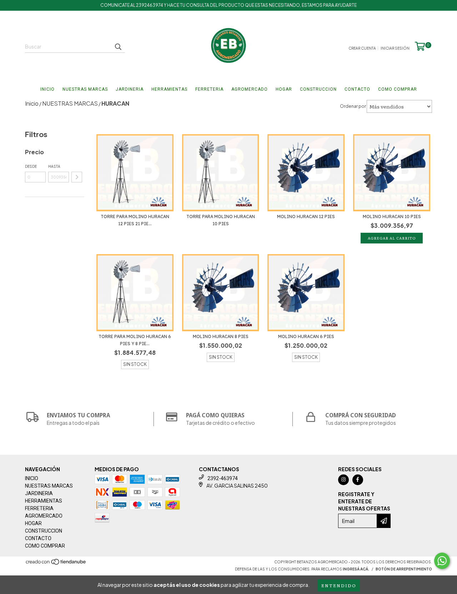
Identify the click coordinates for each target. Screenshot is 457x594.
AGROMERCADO (249, 89)
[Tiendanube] (56, 564)
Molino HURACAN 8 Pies (220, 336)
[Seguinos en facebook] (357, 479)
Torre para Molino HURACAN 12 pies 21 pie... (135, 220)
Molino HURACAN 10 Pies (392, 216)
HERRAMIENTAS (169, 89)
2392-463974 (222, 478)
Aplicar (76, 177)
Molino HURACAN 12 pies (306, 216)
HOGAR (284, 89)
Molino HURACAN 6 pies (306, 336)
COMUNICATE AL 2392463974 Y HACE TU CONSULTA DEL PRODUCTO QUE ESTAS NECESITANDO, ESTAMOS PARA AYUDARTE (228, 5)
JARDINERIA (130, 89)
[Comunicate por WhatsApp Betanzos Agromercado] (442, 561)
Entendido (338, 585)
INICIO (47, 89)
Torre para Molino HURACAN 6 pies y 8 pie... (135, 340)
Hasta (54, 166)
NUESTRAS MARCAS (85, 89)
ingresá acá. (356, 569)
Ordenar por (353, 106)
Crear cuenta (362, 48)
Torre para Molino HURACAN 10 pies (220, 220)
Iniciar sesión (395, 48)
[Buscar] (118, 46)
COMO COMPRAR (397, 89)
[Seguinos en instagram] (343, 479)
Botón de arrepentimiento (404, 569)
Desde (31, 166)
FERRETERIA (209, 89)
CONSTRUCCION (318, 89)
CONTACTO (357, 89)
